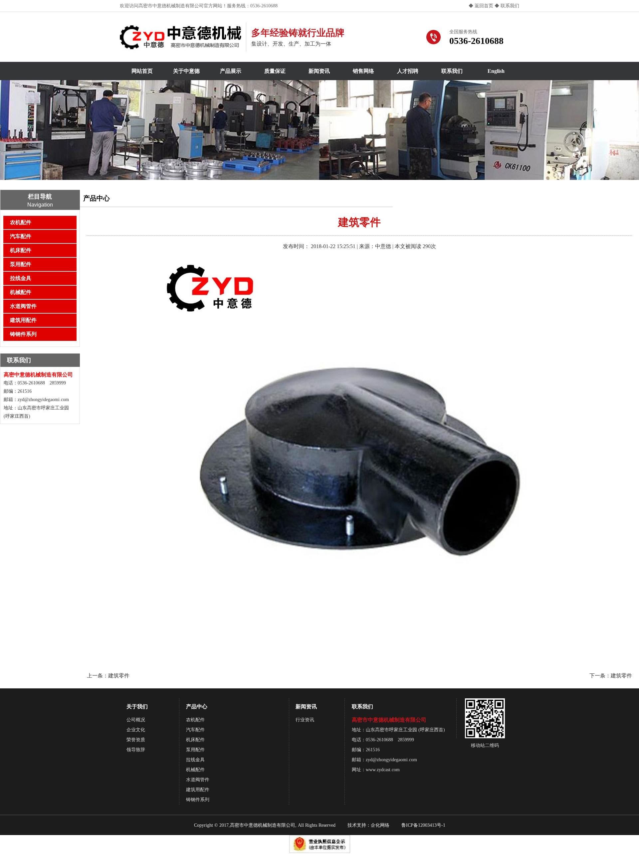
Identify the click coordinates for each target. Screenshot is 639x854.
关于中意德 (186, 71)
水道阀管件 (23, 306)
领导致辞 (135, 749)
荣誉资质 (135, 739)
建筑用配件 (23, 320)
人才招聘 (407, 71)
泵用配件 (20, 264)
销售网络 (363, 71)
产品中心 (196, 706)
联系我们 (509, 5)
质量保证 (275, 71)
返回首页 (484, 5)
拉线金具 (20, 278)
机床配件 (20, 250)
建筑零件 (118, 675)
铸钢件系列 (23, 334)
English (496, 71)
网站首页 (142, 71)
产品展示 (230, 71)
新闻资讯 (319, 71)
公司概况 (135, 719)
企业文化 (135, 729)
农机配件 (20, 222)
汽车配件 (20, 236)
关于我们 (137, 706)
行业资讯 (305, 719)
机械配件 (20, 292)
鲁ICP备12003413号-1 (423, 825)
